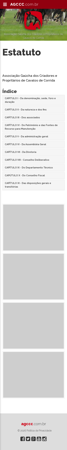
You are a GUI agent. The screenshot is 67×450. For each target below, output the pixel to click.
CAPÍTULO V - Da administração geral (26, 136)
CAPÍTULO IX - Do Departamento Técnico (29, 167)
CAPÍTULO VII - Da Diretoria (20, 152)
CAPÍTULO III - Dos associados (22, 117)
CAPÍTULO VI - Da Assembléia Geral (25, 144)
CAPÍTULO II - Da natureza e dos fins (26, 109)
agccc (33, 423)
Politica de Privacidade (39, 430)
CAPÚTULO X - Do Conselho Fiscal (25, 175)
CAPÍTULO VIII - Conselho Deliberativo (27, 159)
